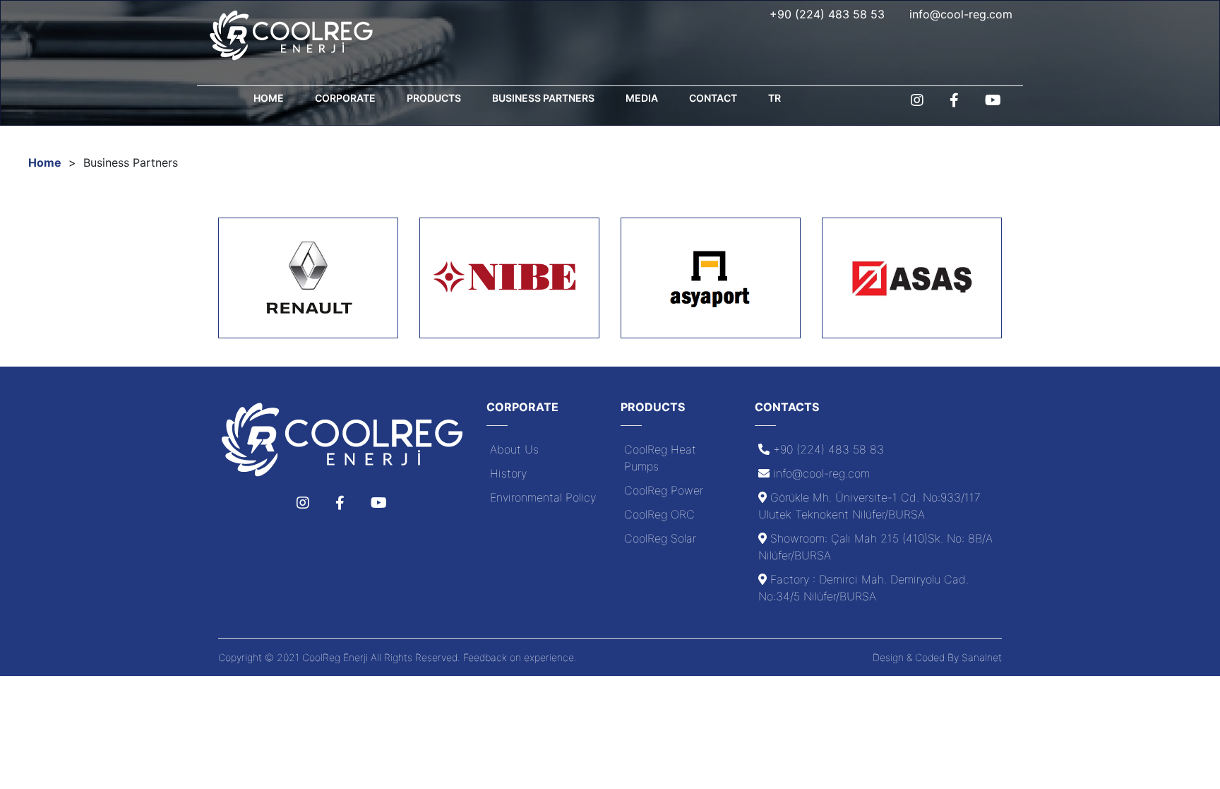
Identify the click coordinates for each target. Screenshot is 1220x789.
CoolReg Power (663, 490)
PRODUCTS (434, 98)
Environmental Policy (543, 497)
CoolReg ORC (659, 514)
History (508, 473)
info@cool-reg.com (960, 14)
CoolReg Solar (660, 538)
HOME (268, 98)
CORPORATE (345, 98)
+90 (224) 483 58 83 (828, 449)
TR (774, 98)
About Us (514, 449)
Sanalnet (982, 657)
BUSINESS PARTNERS (543, 98)
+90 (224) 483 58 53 (827, 14)
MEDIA (642, 98)
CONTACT (713, 98)
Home (44, 162)
